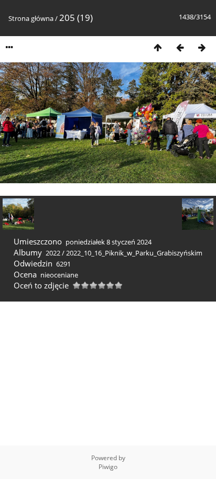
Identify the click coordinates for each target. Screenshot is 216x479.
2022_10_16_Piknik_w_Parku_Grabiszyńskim (134, 253)
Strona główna (30, 18)
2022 (53, 253)
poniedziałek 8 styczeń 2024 (109, 242)
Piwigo (108, 466)
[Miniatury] (158, 47)
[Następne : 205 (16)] (202, 47)
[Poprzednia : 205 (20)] (180, 47)
